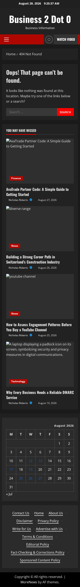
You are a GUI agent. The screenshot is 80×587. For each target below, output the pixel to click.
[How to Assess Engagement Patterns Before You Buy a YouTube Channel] (40, 296)
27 (40, 478)
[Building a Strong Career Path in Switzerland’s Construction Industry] (40, 228)
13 (40, 461)
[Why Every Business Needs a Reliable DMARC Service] (40, 364)
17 (11, 469)
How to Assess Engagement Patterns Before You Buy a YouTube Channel (39, 327)
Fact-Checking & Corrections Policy (37, 552)
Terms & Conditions (37, 536)
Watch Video (66, 39)
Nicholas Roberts (19, 200)
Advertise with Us (49, 529)
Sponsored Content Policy (40, 560)
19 (30, 469)
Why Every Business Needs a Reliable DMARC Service (40, 395)
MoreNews (29, 582)
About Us (56, 513)
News (14, 246)
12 (30, 461)
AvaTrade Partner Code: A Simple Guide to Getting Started (37, 192)
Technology (18, 381)
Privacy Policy (48, 521)
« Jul (9, 494)
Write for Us (21, 529)
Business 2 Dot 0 (40, 19)
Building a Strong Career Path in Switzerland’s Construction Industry (33, 259)
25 (21, 478)
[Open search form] (39, 39)
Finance (16, 178)
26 (30, 478)
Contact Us (20, 513)
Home (39, 513)
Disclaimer (24, 521)
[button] (6, 39)
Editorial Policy (37, 544)
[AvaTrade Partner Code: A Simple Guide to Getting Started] (40, 161)
